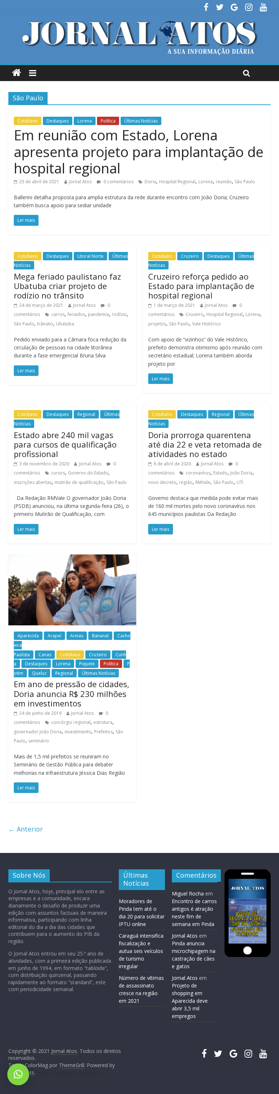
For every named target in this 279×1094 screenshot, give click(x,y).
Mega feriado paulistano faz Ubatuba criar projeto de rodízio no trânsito (67, 286)
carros (58, 314)
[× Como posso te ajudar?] (18, 1074)
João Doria (241, 473)
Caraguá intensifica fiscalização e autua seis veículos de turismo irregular (141, 951)
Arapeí (54, 636)
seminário (38, 741)
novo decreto (162, 482)
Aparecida (28, 636)
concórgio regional (70, 722)
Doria (150, 182)
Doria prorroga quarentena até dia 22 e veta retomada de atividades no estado (205, 444)
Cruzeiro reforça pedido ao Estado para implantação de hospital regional (201, 286)
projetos (157, 324)
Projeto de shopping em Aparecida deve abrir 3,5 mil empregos (190, 1000)
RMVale (202, 482)
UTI (239, 482)
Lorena (84, 121)
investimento (78, 732)
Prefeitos (103, 732)
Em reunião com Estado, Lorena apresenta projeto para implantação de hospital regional (138, 151)
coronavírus (198, 473)
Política (108, 121)
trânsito (45, 324)
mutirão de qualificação (79, 482)
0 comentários (117, 182)
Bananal (100, 636)
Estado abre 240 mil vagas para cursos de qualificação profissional (65, 444)
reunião (224, 182)
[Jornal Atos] (16, 73)
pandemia (98, 314)
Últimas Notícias (141, 121)
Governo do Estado (88, 473)
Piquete (87, 664)
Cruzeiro (190, 256)
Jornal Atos (80, 182)
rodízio (119, 314)
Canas (45, 655)
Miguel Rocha (188, 893)
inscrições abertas (33, 482)
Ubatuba (65, 324)
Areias (76, 636)
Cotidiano (27, 121)
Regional (86, 414)
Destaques (57, 121)
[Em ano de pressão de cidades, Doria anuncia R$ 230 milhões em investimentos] (72, 559)
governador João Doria (38, 732)
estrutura (102, 722)
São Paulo (245, 182)
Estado (220, 473)
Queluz (39, 673)
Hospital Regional (177, 182)
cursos (58, 473)
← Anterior (25, 829)
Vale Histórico (206, 324)
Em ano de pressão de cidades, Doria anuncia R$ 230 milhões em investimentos (71, 693)
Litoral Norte (90, 256)
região (186, 482)
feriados (76, 314)
